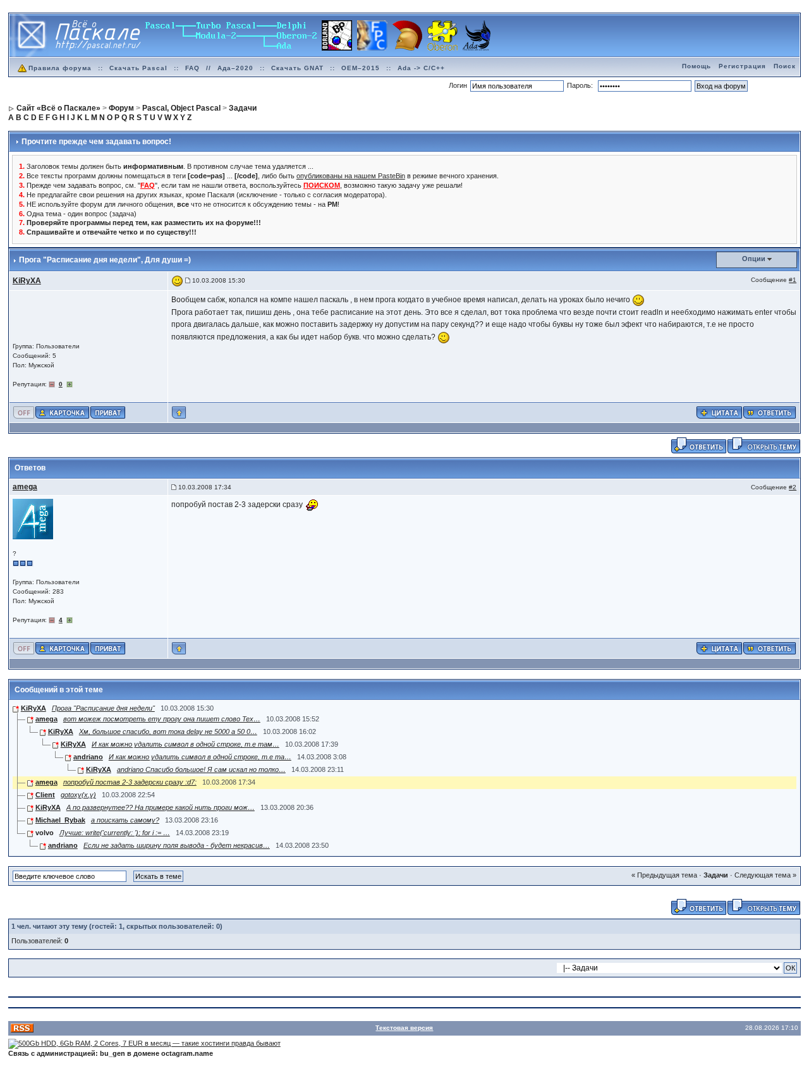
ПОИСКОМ (321, 185)
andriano (88, 757)
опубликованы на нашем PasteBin (350, 176)
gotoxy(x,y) (78, 795)
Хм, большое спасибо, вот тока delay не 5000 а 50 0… (168, 731)
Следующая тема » (765, 875)
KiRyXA (33, 708)
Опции (753, 258)
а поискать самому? (125, 820)
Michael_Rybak (60, 820)
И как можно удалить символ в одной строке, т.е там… (185, 744)
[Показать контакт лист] (62, 411)
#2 (792, 487)
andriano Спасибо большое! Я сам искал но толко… (201, 769)
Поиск (785, 66)
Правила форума (60, 67)
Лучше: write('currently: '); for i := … (114, 832)
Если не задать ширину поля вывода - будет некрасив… (176, 845)
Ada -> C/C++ (421, 67)
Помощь (696, 66)
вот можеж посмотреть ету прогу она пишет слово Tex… (161, 719)
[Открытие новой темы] (764, 444)
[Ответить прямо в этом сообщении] (769, 411)
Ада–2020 (235, 67)
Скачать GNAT (297, 67)
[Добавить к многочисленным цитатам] (719, 411)
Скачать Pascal (138, 67)
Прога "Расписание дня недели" (103, 708)
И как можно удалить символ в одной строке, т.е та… (200, 757)
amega (46, 719)
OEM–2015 (360, 67)
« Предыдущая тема (664, 875)
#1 (792, 279)
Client (45, 795)
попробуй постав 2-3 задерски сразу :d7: (130, 782)
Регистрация (742, 66)
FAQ (192, 67)
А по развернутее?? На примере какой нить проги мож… (160, 807)
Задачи (715, 875)
